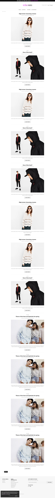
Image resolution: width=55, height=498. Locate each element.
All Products (13, 481)
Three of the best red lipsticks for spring (27, 316)
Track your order (13, 484)
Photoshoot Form (13, 483)
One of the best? (27, 52)
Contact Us (12, 487)
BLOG (27, 50)
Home (3, 11)
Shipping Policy (13, 485)
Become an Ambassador (14, 482)
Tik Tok (3, 481)
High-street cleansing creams (27, 13)
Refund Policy (13, 486)
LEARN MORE (27, 46)
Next (6, 471)
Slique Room (27, 5)
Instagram (3, 480)
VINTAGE (27, 314)
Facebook (3, 482)
